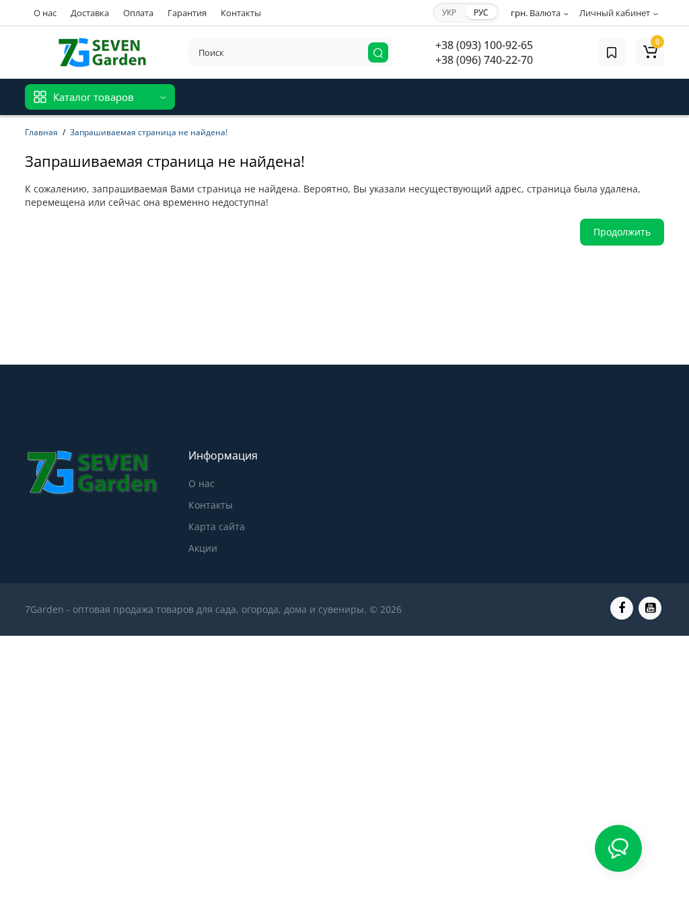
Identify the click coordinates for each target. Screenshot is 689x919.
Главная (41, 132)
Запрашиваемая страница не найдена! (148, 132)
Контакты (241, 13)
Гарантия (187, 13)
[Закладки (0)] (611, 52)
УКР (449, 12)
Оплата (138, 13)
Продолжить (622, 231)
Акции (202, 548)
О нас (45, 13)
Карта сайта (216, 526)
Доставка (90, 13)
